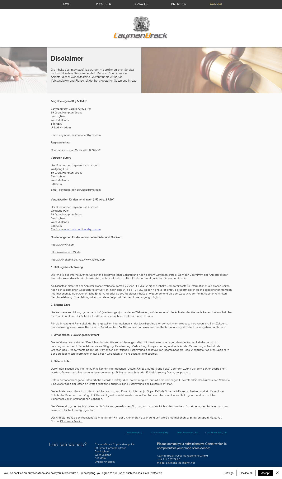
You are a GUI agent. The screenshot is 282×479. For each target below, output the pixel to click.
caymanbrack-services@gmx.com (80, 135)
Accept (265, 473)
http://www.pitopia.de (64, 259)
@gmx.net (189, 462)
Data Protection (152, 473)
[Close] (277, 473)
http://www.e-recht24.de (65, 252)
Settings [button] (228, 473)
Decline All (246, 473)
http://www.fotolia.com (92, 259)
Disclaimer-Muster (71, 421)
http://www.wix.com (62, 244)
